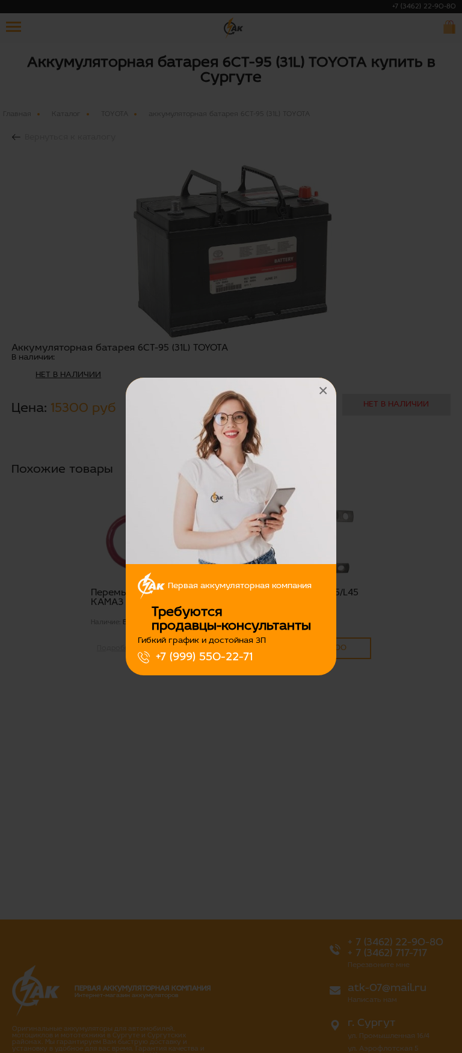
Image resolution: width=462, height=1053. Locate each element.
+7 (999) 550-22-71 (204, 657)
